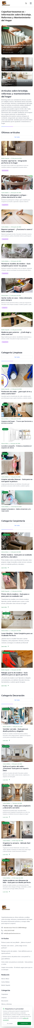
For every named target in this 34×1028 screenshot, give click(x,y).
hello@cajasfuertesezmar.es (12, 933)
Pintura (5, 74)
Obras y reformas (6, 1004)
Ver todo (17, 137)
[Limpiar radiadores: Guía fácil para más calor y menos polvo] (17, 39)
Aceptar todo (24, 1023)
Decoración (6, 59)
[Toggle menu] (31, 3)
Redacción (5, 975)
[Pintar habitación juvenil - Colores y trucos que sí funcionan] (17, 79)
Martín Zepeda (5, 158)
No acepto (10, 1023)
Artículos (5, 938)
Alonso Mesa (4, 295)
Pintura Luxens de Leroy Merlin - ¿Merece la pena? (16, 942)
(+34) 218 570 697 (9, 930)
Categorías (5, 990)
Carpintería (5, 204)
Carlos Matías (5, 192)
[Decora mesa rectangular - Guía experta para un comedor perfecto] (17, 64)
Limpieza (6, 28)
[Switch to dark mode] (26, 3)
